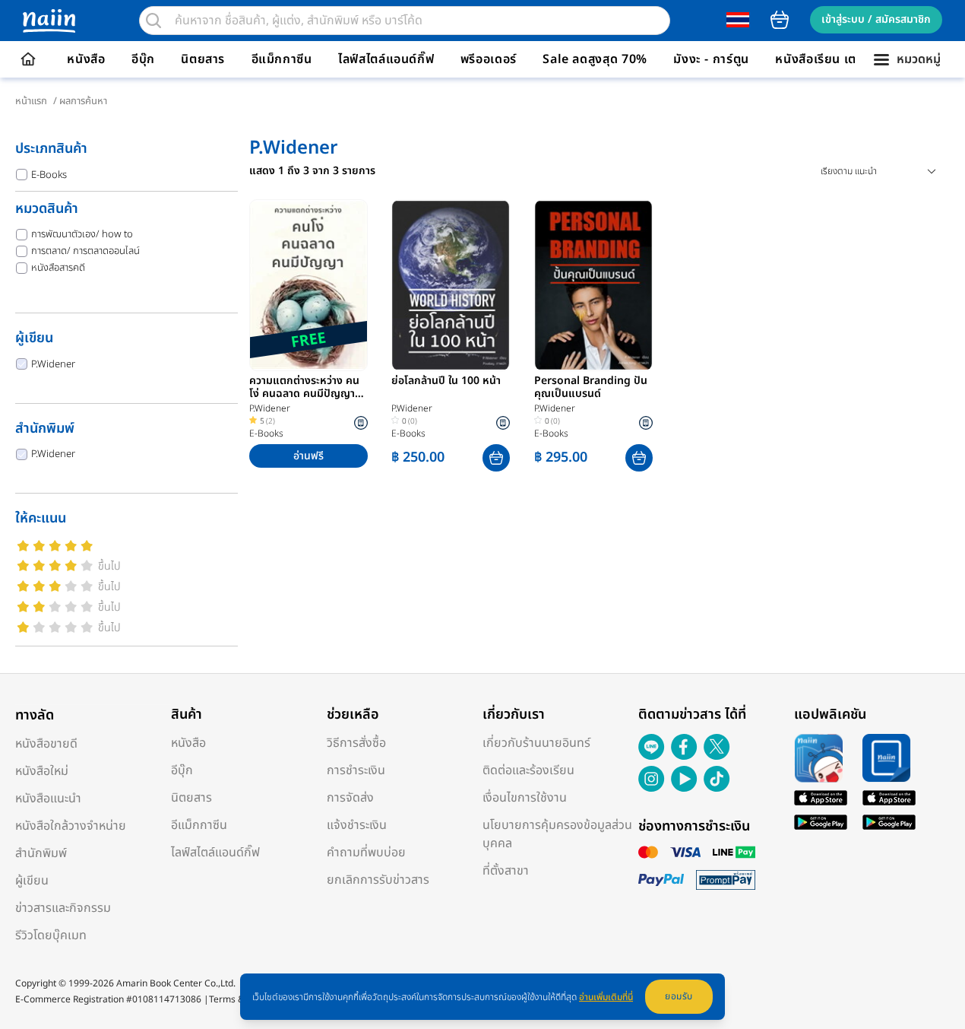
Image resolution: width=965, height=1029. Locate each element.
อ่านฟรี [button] (308, 456)
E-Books (49, 175)
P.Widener (53, 364)
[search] (153, 20)
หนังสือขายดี (46, 744)
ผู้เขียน (32, 881)
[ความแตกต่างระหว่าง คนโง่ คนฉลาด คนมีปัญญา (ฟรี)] (308, 285)
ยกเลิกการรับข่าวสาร (378, 880)
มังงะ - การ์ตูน (711, 59)
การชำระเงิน (356, 770)
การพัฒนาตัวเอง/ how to (82, 234)
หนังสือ (86, 59)
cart (779, 20)
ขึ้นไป (109, 566)
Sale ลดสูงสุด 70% (595, 59)
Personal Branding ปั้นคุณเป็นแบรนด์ (590, 388)
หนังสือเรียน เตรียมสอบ (838, 59)
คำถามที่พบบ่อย (366, 852)
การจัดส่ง (350, 798)
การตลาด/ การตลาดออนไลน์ (85, 251)
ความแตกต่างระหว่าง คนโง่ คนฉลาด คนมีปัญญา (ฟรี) (304, 388)
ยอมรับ (679, 996)
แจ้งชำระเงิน (357, 825)
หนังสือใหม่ (41, 771)
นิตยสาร (203, 59)
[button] (496, 458)
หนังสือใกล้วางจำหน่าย (70, 826)
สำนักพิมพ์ (41, 853)
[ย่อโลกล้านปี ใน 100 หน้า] (450, 285)
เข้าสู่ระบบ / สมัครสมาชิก (876, 19)
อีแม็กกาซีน (282, 59)
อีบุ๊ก (143, 59)
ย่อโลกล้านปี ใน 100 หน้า (446, 382)
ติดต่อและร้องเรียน (528, 770)
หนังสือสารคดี (58, 267)
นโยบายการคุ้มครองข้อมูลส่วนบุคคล (557, 834)
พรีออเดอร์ (488, 59)
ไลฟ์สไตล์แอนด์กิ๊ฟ (386, 59)
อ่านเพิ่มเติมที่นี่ (606, 997)
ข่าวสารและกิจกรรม (63, 908)
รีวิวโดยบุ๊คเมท (51, 935)
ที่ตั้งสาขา (505, 871)
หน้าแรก (31, 101)
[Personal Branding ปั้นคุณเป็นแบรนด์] (593, 285)
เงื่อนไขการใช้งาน (524, 798)
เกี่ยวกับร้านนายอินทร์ (536, 743)
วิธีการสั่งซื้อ (356, 743)
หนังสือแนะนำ (48, 798)
